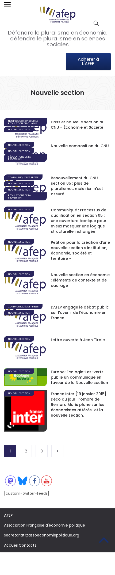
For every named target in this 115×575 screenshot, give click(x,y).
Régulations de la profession (19, 158)
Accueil (11, 545)
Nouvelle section (19, 129)
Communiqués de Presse (23, 177)
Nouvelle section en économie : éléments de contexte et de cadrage (80, 280)
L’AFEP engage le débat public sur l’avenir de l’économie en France (80, 312)
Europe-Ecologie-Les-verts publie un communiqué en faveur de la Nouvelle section (79, 377)
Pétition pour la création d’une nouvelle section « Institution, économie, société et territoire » (80, 250)
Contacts (27, 545)
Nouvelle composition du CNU (80, 145)
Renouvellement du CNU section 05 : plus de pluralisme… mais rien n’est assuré (77, 186)
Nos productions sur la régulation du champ (23, 122)
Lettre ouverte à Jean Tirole (78, 339)
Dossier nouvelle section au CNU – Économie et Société (78, 124)
